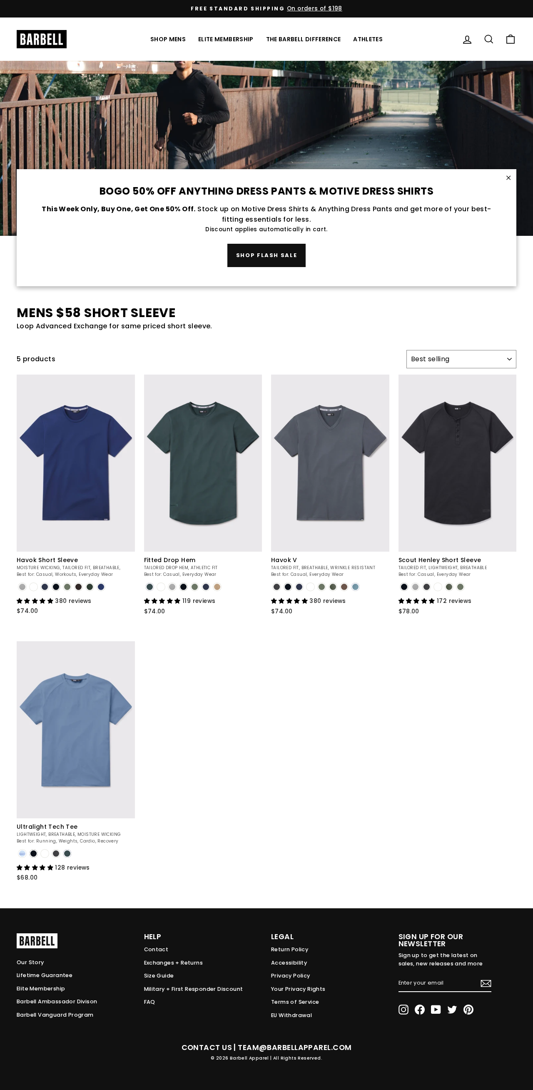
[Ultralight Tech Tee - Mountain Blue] (67, 854)
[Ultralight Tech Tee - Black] (33, 854)
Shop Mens (168, 39)
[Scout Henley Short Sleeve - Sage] (460, 587)
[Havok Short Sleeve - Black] (56, 587)
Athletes (368, 39)
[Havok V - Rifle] (333, 587)
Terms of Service (295, 1001)
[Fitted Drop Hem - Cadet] (206, 587)
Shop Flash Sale (266, 255)
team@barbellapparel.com (294, 1047)
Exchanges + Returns (173, 962)
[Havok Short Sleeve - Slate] (22, 587)
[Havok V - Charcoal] (277, 587)
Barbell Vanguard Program (55, 1014)
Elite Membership (226, 39)
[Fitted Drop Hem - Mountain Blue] (150, 587)
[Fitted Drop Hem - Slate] (172, 587)
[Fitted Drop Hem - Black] (183, 587)
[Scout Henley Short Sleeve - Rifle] (449, 587)
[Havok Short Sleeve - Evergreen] (90, 587)
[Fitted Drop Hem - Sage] (195, 587)
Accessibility (289, 962)
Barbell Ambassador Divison (57, 1001)
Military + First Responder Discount (193, 988)
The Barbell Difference (303, 39)
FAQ (149, 1001)
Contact (156, 949)
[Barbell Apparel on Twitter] (452, 1010)
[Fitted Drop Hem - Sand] (217, 587)
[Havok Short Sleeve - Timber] (78, 587)
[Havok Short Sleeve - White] (33, 587)
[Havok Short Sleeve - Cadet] (45, 587)
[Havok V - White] (310, 587)
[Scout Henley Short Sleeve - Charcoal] (427, 587)
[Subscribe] (486, 983)
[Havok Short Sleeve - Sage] (67, 587)
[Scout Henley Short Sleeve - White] (438, 587)
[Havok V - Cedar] (344, 587)
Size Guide (159, 975)
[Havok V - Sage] (322, 587)
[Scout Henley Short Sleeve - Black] (404, 587)
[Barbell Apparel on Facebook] (420, 1010)
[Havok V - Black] (288, 587)
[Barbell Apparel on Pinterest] (468, 1010)
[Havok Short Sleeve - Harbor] (101, 587)
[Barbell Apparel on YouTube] (436, 1010)
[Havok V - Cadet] (299, 587)
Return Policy (289, 949)
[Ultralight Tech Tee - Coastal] (22, 854)
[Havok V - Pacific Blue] (355, 587)
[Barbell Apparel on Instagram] (403, 1010)
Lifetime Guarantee (44, 975)
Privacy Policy (290, 975)
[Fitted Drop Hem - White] (161, 587)
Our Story (30, 962)
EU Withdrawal (291, 1015)
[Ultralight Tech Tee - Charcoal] (56, 854)
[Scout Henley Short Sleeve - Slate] (415, 587)
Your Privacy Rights (298, 988)
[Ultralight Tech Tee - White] (45, 854)
